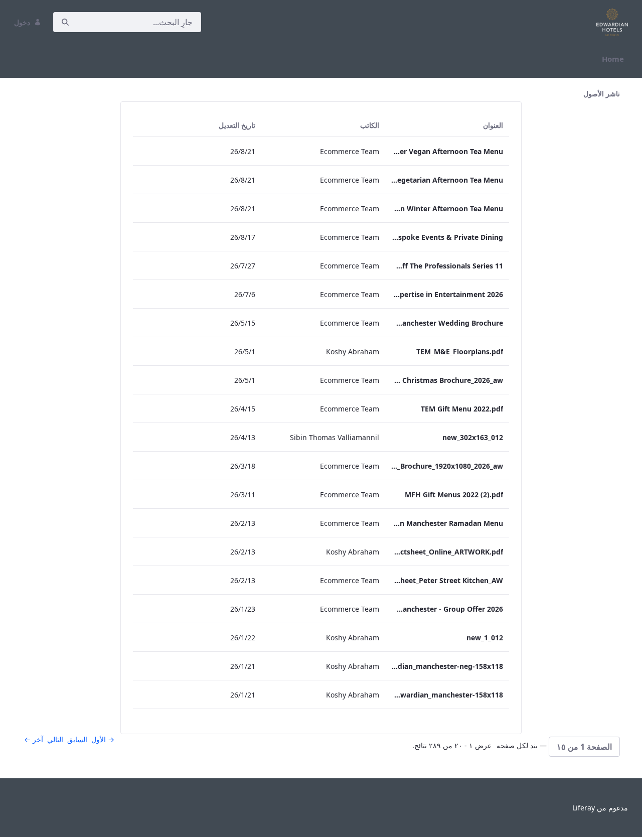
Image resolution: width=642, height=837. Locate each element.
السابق (77, 739)
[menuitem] (613, 59)
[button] (584, 747)
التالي (55, 739)
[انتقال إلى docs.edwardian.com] (610, 22)
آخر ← (33, 739)
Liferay (583, 807)
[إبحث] (65, 22)
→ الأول (102, 739)
